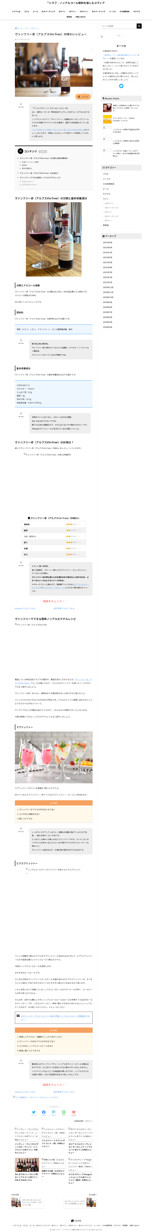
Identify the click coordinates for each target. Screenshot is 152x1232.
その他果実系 (125, 11)
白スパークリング (48, 11)
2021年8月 (107, 247)
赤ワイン (72, 11)
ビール (35, 11)
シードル (112, 11)
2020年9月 (107, 302)
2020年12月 (108, 287)
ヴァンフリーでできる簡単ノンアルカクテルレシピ (40, 177)
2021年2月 (107, 277)
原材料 (24, 165)
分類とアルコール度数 (30, 162)
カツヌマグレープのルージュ (54, 587)
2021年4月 (107, 267)
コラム (26, 11)
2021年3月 (107, 272)
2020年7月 (107, 312)
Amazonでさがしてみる (25, 608)
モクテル (136, 11)
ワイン (106, 198)
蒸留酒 (69, 17)
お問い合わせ (80, 17)
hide (43, 151)
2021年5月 (107, 262)
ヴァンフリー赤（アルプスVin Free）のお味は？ (39, 173)
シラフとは (16, 11)
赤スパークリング (98, 11)
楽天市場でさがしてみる (64, 608)
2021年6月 (107, 257)
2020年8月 (107, 307)
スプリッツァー (28, 181)
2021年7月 (107, 252)
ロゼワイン (84, 11)
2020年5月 (107, 322)
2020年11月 (108, 292)
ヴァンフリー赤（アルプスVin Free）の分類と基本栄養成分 (44, 158)
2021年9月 (107, 242)
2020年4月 (107, 327)
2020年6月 (107, 317)
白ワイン (62, 11)
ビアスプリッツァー (29, 184)
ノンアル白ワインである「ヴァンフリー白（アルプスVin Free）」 (58, 129)
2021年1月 (107, 282)
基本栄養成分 (27, 168)
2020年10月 (108, 297)
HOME (77, 1220)
